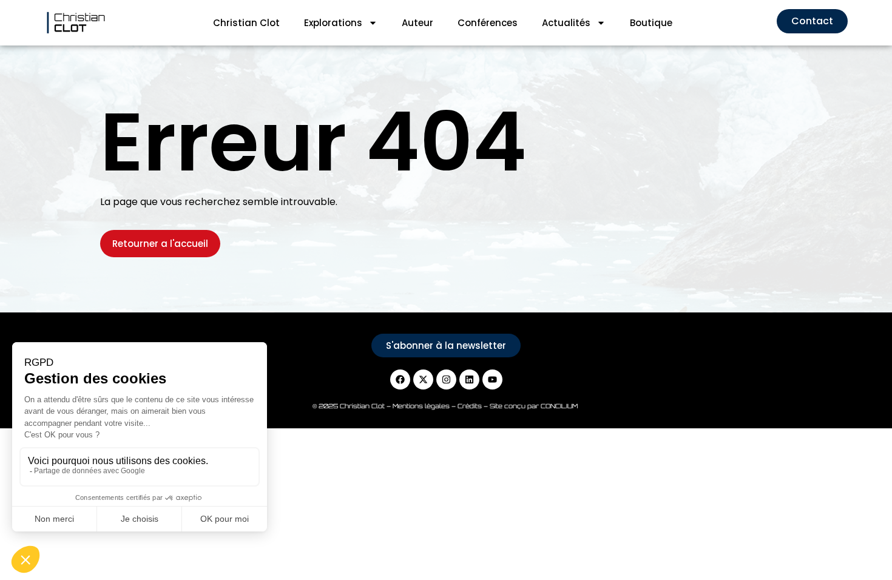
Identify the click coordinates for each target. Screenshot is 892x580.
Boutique (651, 22)
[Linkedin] (469, 379)
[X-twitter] (423, 379)
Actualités (566, 22)
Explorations (333, 22)
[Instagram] (446, 379)
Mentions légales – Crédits (438, 406)
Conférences (488, 22)
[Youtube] (492, 379)
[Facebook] (400, 379)
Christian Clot (246, 22)
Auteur (417, 22)
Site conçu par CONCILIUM (534, 406)
